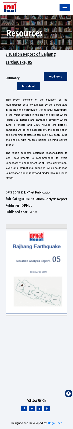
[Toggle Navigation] (65, 7)
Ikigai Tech (55, 423)
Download (28, 86)
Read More (56, 76)
